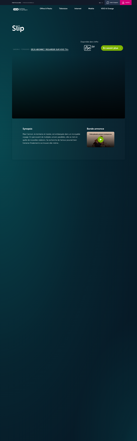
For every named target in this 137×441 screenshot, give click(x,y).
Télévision (63, 8)
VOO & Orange (107, 8)
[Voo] (20, 9)
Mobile (91, 8)
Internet (78, 8)
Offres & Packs (46, 8)
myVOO (127, 2)
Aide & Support (114, 2)
